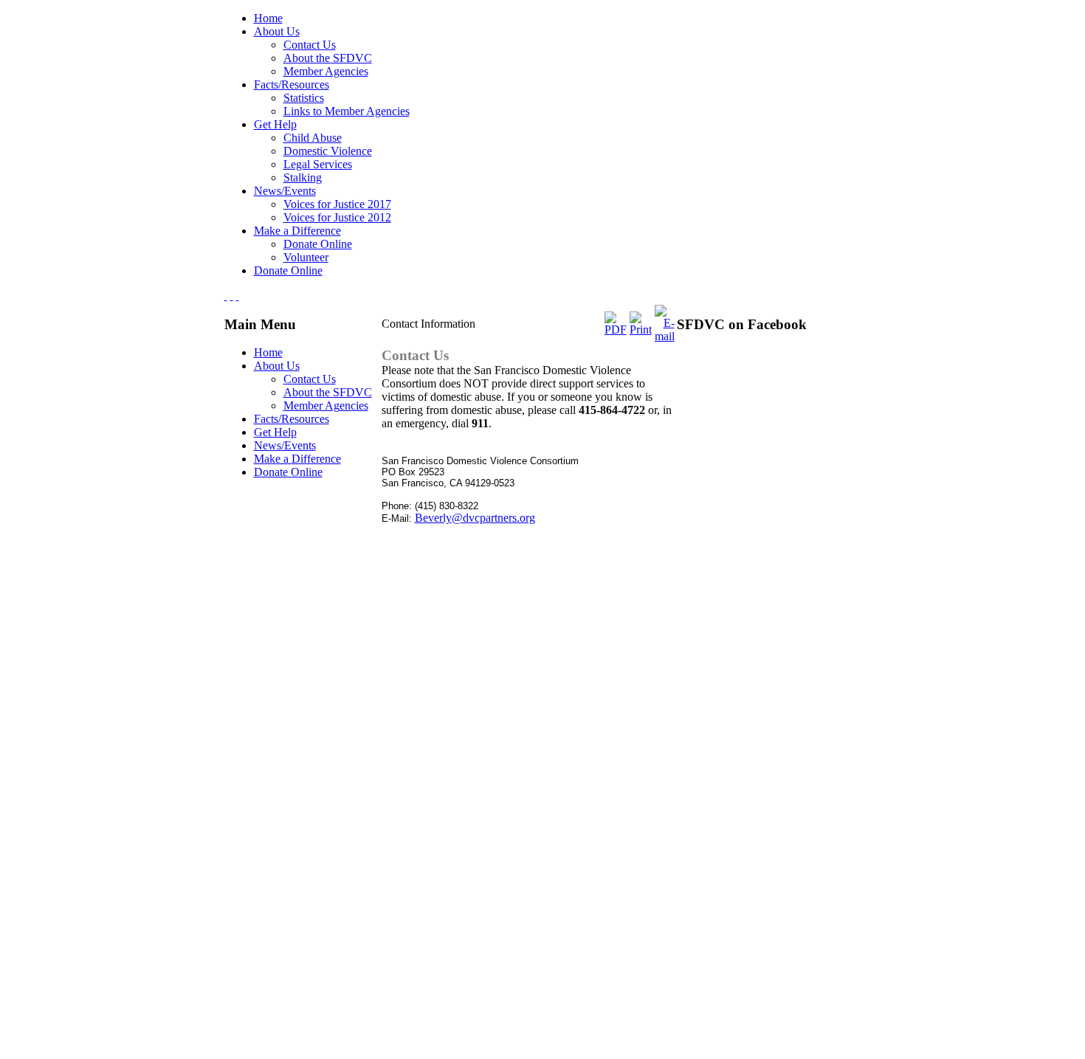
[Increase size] (225, 295)
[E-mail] (665, 336)
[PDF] (615, 329)
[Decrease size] (237, 295)
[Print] (641, 329)
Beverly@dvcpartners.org (475, 517)
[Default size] (231, 295)
